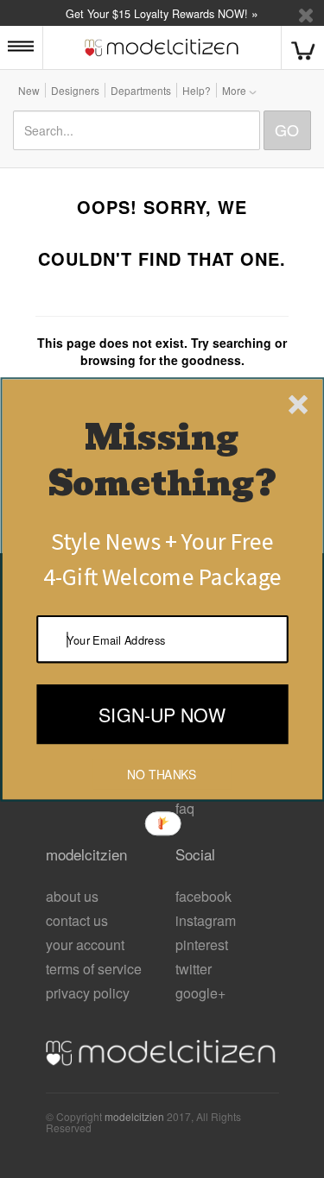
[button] (161, 460)
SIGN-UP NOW (162, 713)
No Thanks (161, 774)
